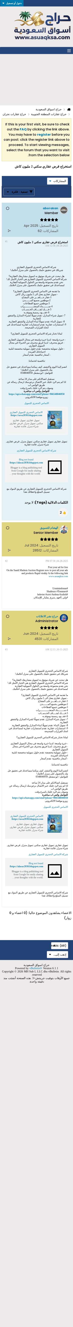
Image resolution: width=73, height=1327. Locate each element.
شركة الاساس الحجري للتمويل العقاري (36, 450)
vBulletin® (35, 968)
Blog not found (26, 459)
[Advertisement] (36, 79)
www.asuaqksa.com (58, 576)
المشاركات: (50, 231)
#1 (6, 241)
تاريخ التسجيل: (48, 225)
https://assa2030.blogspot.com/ (26, 415)
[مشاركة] (9, 231)
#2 (6, 561)
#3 (6, 649)
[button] (63, 512)
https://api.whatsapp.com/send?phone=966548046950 (36, 394)
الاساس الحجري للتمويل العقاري (26, 412)
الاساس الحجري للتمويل (36, 403)
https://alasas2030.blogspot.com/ (26, 462)
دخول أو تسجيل (14, 3)
